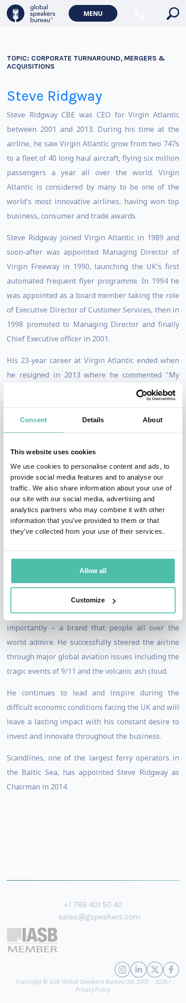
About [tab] (153, 420)
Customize (88, 600)
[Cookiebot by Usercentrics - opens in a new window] (136, 395)
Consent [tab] (33, 420)
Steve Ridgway (54, 96)
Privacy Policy (93, 990)
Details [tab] (93, 420)
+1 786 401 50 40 (93, 905)
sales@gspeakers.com (100, 917)
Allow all (93, 570)
